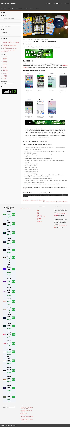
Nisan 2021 (5, 60)
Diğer (37, 8)
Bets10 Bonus (33, 39)
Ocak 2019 (5, 76)
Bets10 (29, 39)
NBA (38, 210)
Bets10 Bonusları (29, 8)
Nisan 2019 (5, 75)
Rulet (27, 196)
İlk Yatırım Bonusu (6, 26)
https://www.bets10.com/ (25, 208)
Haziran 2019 (5, 73)
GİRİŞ (13, 214)
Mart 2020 (5, 64)
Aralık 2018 (5, 78)
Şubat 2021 (5, 61)
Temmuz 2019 (5, 72)
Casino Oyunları (5, 35)
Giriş (24, 196)
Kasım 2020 (5, 63)
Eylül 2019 (5, 69)
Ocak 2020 (5, 66)
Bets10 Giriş (10, 8)
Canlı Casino (65, 194)
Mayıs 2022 (5, 56)
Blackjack (57, 194)
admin (31, 44)
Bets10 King (4, 32)
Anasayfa (3, 8)
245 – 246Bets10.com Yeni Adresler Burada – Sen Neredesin (55, 201)
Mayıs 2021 (5, 58)
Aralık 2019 (5, 67)
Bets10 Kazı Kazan (44, 39)
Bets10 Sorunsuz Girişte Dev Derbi (10, 48)
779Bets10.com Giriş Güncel (8, 18)
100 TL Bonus (25, 194)
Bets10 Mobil (19, 8)
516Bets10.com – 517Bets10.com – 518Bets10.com (24, 413)
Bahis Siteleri (8, 3)
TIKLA (13, 223)
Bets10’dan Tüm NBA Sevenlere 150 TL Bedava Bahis (34, 200)
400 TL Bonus (31, 194)
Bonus (61, 194)
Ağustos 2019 (5, 70)
